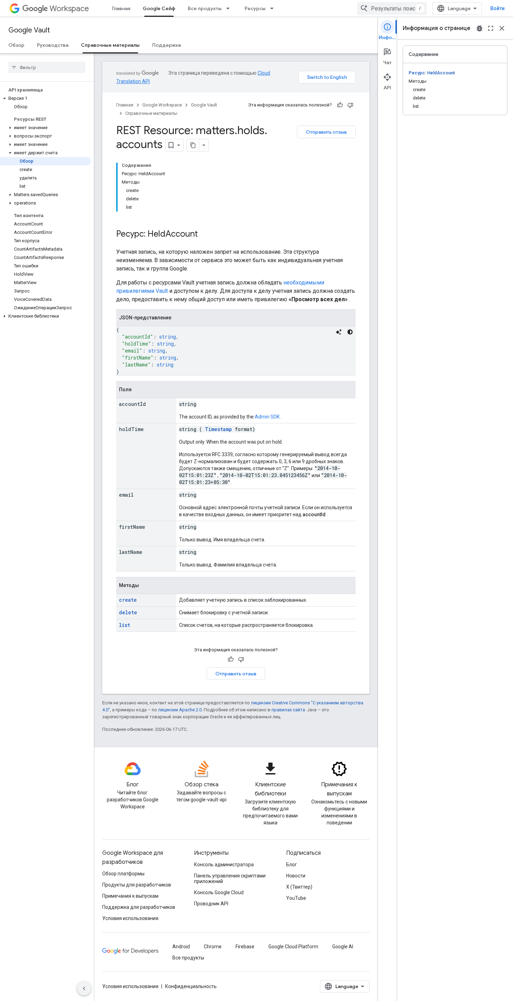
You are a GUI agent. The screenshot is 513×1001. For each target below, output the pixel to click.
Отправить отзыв (326, 132)
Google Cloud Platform (293, 946)
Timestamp (218, 429)
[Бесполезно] (350, 105)
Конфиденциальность (191, 986)
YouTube (296, 898)
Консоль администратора (224, 864)
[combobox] (392, 8)
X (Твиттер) (299, 887)
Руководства (52, 45)
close (502, 28)
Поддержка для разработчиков (138, 907)
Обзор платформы (123, 873)
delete (128, 612)
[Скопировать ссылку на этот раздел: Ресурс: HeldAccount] (205, 234)
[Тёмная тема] (350, 332)
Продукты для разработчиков (136, 885)
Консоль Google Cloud (219, 892)
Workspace (69, 8)
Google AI (342, 946)
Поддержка (166, 45)
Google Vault (29, 30)
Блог (291, 864)
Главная (121, 8)
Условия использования (130, 918)
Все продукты (205, 8)
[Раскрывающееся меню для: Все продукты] (230, 8)
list (124, 625)
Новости (295, 875)
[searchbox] (47, 67)
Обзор (16, 45)
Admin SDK (267, 417)
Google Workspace (162, 104)
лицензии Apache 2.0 (180, 709)
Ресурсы (255, 8)
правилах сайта (288, 709)
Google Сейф (159, 8)
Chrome (213, 946)
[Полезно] (340, 105)
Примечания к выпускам (130, 896)
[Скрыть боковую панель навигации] (84, 988)
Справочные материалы (110, 45)
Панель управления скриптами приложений (230, 878)
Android (181, 946)
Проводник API (211, 903)
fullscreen (490, 28)
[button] (45, 98)
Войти (497, 8)
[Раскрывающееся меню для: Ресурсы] (274, 8)
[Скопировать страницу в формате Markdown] (193, 145)
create (128, 599)
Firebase (245, 946)
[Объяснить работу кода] (338, 332)
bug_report (479, 28)
